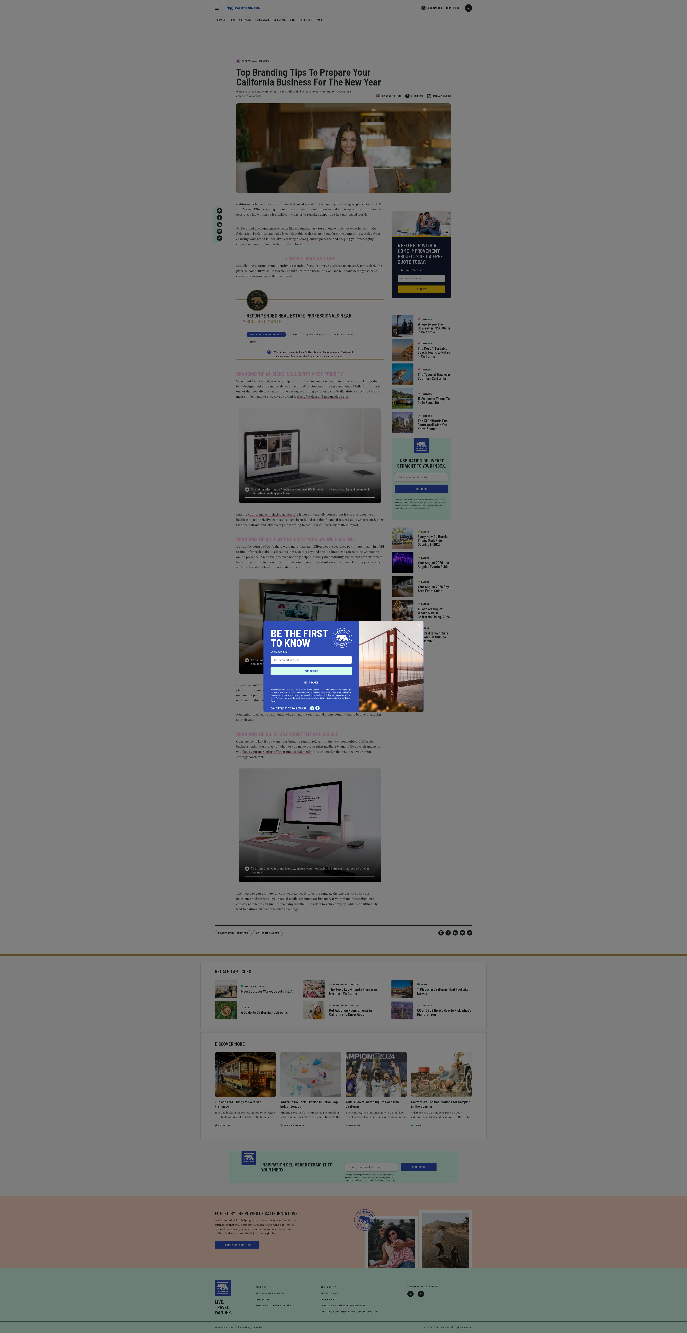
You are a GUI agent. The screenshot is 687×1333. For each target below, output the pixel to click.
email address (279, 651)
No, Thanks (311, 682)
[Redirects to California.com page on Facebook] (317, 708)
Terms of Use (298, 698)
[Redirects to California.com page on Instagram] (312, 708)
